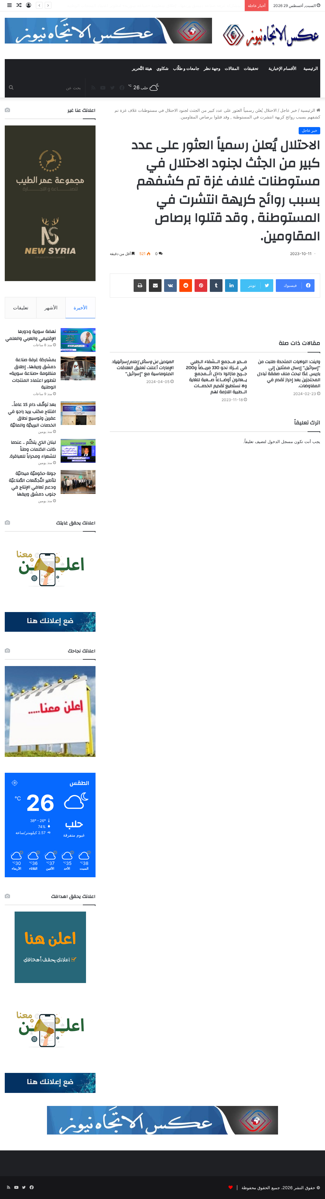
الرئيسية (310, 68)
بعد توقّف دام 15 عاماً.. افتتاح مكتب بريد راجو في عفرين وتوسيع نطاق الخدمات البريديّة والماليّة (32, 415)
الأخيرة (80, 308)
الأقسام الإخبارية (282, 68)
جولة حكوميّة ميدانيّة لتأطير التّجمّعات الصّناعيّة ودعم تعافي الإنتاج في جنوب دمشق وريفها (32, 483)
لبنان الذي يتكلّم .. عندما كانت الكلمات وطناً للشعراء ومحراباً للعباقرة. (32, 449)
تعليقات (20, 308)
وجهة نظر (212, 68)
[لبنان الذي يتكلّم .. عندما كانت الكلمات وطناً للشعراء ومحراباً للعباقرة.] (78, 451)
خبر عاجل (288, 110)
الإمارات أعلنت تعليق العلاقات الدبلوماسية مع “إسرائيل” (143, 368)
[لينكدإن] (231, 285)
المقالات (232, 68)
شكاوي (162, 68)
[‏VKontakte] (170, 285)
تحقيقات (251, 68)
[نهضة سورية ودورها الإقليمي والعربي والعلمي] (78, 340)
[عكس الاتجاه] (271, 35)
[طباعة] (140, 285)
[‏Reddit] (185, 285)
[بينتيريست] (201, 285)
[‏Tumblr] (216, 285)
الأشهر (50, 308)
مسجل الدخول (280, 441)
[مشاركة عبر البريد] (155, 285)
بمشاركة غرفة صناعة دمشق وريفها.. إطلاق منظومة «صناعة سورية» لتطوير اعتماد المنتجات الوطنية (32, 373)
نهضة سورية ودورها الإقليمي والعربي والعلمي (30, 335)
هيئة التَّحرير (142, 68)
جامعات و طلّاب (186, 68)
